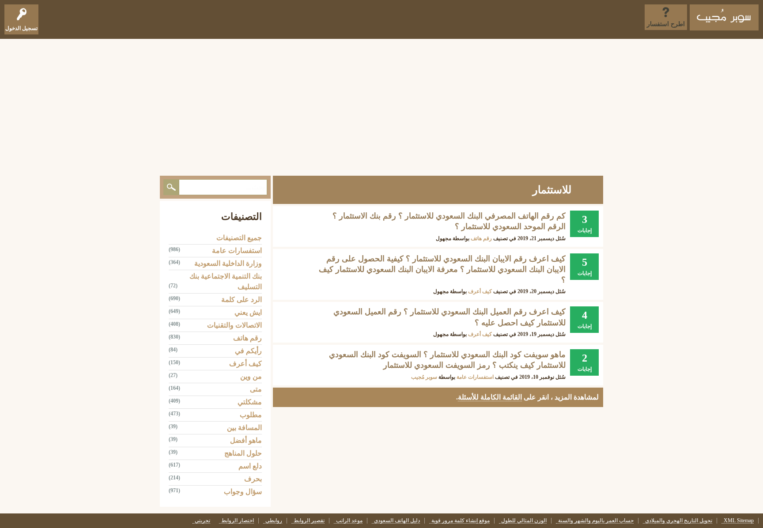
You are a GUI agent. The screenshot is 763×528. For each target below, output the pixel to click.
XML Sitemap (739, 521)
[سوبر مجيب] (724, 17)
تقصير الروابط (309, 521)
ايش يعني (248, 312)
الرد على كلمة (241, 299)
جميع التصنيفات (239, 237)
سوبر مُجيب (424, 377)
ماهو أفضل (246, 440)
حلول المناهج (243, 453)
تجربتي (202, 521)
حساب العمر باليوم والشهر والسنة (596, 521)
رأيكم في (248, 351)
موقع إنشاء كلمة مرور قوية (460, 521)
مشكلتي (250, 402)
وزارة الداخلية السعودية (228, 263)
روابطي (273, 521)
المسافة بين (244, 427)
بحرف (253, 479)
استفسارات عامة (475, 377)
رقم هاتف (481, 238)
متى (256, 389)
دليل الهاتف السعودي (397, 521)
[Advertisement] (381, 105)
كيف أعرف (480, 291)
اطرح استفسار (666, 24)
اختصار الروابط (237, 521)
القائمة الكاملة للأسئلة (490, 397)
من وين (251, 376)
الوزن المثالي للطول (524, 521)
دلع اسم (250, 466)
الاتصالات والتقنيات (234, 325)
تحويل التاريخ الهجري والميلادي (678, 521)
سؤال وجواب (243, 491)
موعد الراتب (349, 521)
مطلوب (251, 415)
